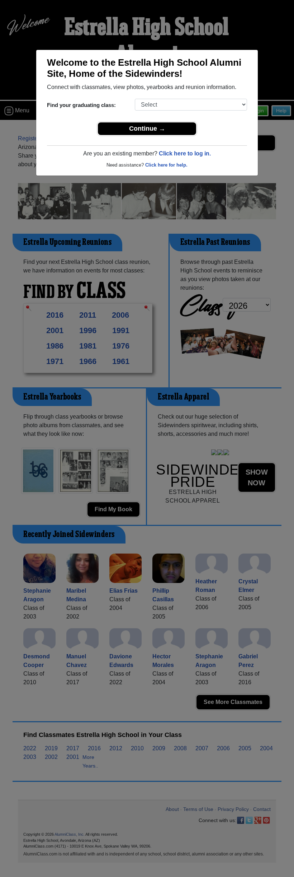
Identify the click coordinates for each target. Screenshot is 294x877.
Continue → (147, 128)
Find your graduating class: (81, 105)
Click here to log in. (185, 153)
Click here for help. (166, 165)
